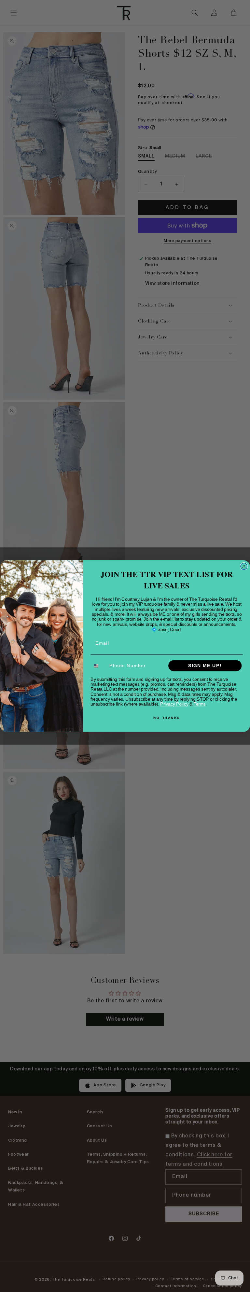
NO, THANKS (166, 718)
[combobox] (98, 665)
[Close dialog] (244, 566)
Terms (200, 704)
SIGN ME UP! (205, 665)
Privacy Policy (174, 704)
